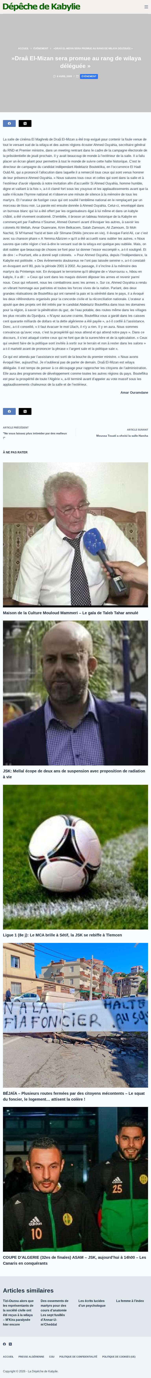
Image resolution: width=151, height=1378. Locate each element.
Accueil (8, 1356)
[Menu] (146, 7)
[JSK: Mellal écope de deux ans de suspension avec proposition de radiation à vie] (75, 693)
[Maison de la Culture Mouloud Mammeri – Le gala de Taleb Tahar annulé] (75, 534)
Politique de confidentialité (78, 1356)
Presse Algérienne (31, 1356)
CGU (51, 1356)
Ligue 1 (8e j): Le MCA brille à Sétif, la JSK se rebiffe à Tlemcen (62, 935)
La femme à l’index (130, 1301)
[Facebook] (9, 123)
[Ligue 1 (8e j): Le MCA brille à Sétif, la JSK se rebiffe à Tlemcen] (75, 857)
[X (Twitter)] (25, 123)
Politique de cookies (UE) (118, 1356)
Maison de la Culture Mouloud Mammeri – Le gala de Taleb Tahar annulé (70, 613)
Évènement (89, 76)
